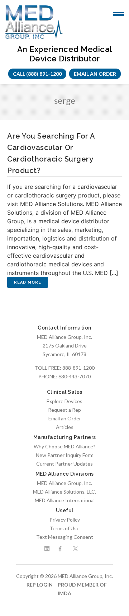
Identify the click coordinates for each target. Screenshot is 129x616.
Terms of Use (64, 528)
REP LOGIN (40, 585)
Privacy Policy (64, 520)
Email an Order (95, 74)
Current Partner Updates (64, 464)
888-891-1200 (78, 368)
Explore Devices (64, 401)
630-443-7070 (74, 376)
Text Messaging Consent (64, 537)
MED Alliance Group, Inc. (64, 483)
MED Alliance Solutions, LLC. (64, 492)
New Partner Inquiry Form (65, 455)
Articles (64, 427)
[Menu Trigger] (118, 13)
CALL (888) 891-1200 (37, 74)
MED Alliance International (65, 500)
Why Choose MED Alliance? (64, 446)
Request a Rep (64, 410)
